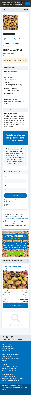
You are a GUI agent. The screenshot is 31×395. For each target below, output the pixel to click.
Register (8, 205)
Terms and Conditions (8, 348)
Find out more (15, 253)
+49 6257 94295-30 (12, 366)
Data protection (6, 350)
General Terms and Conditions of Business (16, 218)
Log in (15, 195)
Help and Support (7, 345)
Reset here (9, 201)
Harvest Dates (8, 39)
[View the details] (15, 280)
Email (6, 177)
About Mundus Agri (8, 339)
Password (8, 186)
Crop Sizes (19, 39)
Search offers (15, 325)
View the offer (15, 305)
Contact (19, 339)
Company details (7, 346)
